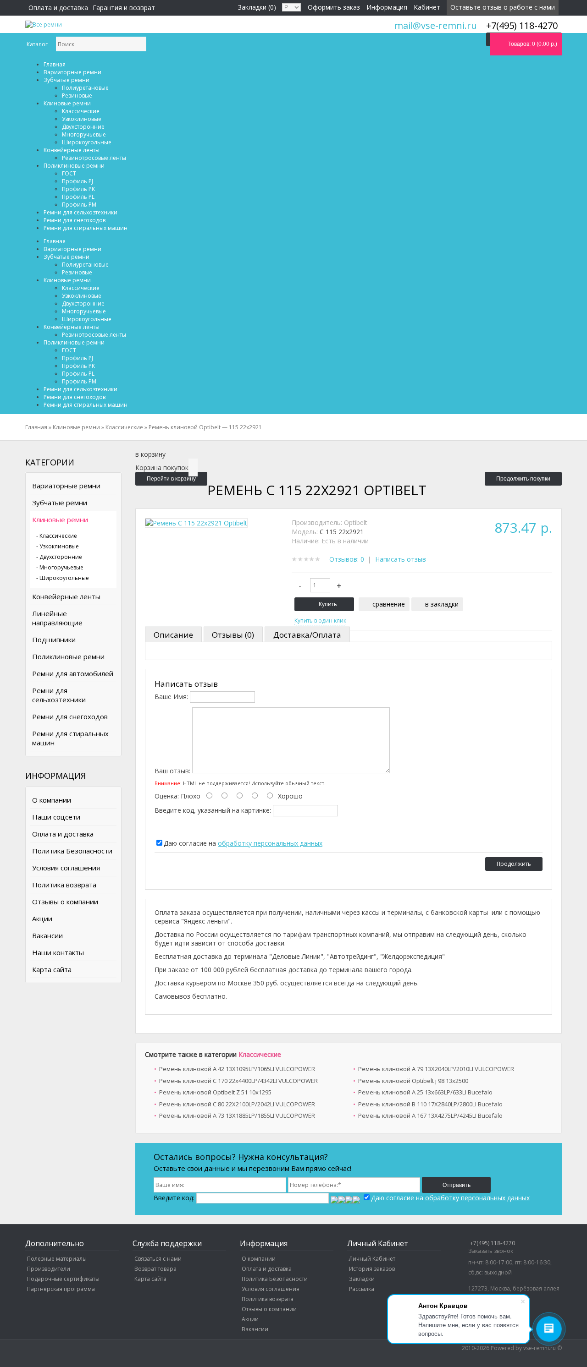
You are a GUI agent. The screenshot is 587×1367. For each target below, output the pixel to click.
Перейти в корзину (171, 479)
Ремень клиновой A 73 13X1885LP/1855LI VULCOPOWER (237, 1115)
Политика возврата (64, 884)
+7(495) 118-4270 (492, 1243)
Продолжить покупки (523, 479)
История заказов (372, 1269)
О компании (51, 799)
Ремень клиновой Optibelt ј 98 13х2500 (413, 1081)
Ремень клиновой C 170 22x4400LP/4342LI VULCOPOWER (238, 1081)
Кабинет (427, 7)
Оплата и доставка (58, 7)
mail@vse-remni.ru (435, 25)
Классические (259, 1054)
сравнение (388, 604)
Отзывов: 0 (346, 559)
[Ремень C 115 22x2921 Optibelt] (196, 523)
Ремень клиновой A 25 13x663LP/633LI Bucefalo (425, 1092)
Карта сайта (52, 969)
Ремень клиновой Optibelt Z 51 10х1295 (215, 1092)
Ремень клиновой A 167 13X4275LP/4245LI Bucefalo (430, 1115)
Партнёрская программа (61, 1289)
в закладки (442, 604)
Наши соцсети (56, 816)
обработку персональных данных (270, 843)
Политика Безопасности (72, 850)
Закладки (362, 1279)
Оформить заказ (334, 7)
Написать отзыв (400, 559)
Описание (173, 634)
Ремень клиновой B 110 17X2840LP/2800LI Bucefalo (430, 1104)
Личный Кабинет (372, 1259)
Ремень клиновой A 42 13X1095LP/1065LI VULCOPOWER (237, 1069)
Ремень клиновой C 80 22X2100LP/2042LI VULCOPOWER (237, 1104)
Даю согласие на (243, 843)
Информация (386, 7)
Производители (48, 1269)
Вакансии (47, 935)
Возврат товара (155, 1269)
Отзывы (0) (233, 634)
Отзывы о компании (65, 901)
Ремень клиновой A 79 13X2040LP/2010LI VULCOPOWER (436, 1069)
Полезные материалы (57, 1259)
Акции (42, 918)
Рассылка (361, 1289)
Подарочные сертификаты (63, 1279)
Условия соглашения (66, 867)
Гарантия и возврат (124, 7)
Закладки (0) (257, 7)
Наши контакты (58, 952)
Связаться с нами (158, 1259)
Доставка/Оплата (307, 634)
